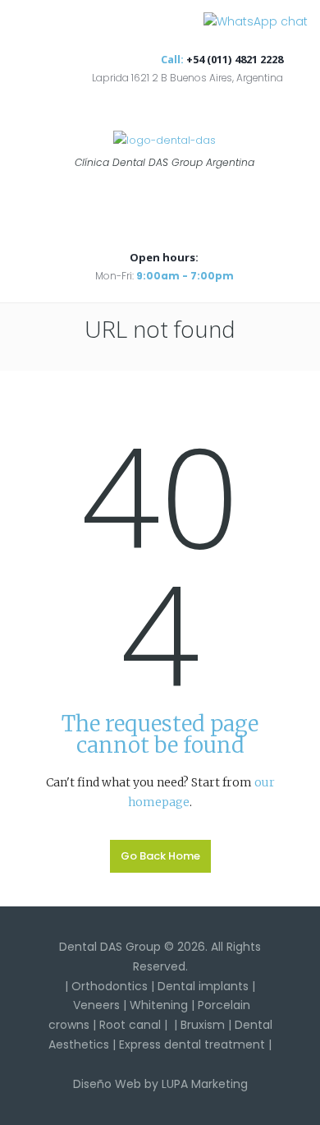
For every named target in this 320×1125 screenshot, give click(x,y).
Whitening (159, 1005)
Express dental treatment (192, 1044)
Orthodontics (109, 986)
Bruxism (203, 1025)
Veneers (96, 1005)
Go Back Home (160, 856)
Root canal (130, 1025)
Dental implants (203, 986)
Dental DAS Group (110, 946)
